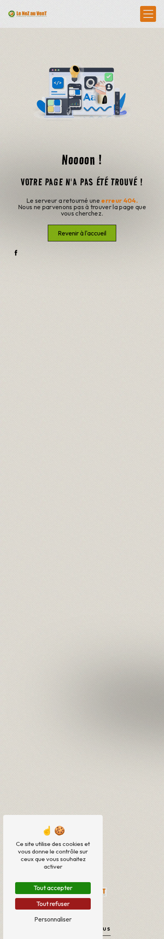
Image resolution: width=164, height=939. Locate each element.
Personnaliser (53, 919)
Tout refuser (53, 904)
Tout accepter (52, 888)
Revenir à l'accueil (82, 233)
